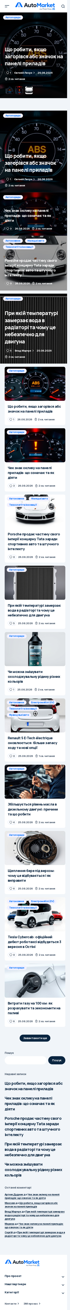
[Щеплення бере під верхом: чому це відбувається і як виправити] (35, 848)
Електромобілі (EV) (42, 702)
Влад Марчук (13, 1211)
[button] (7, 6)
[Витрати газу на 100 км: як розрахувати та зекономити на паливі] (35, 981)
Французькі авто (19, 715)
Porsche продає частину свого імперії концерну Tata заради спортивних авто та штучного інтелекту (33, 1126)
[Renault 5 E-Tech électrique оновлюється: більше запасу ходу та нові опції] (35, 747)
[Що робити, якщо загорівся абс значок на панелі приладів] (35, 151)
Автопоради (13, 17)
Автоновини (12, 240)
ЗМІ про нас (31, 1303)
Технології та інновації (19, 247)
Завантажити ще (35, 1038)
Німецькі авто (35, 240)
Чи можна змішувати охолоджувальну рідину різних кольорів (33, 1170)
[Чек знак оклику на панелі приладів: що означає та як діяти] (35, 55)
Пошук (9, 1053)
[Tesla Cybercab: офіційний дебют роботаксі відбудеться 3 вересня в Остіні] (35, 914)
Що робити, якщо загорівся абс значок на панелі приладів (34, 1086)
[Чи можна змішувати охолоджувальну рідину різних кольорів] (35, 649)
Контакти (11, 1303)
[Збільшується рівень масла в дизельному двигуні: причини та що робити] (35, 782)
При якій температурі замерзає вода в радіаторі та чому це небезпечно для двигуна (33, 1149)
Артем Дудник (14, 1194)
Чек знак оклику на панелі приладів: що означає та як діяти (30, 1103)
